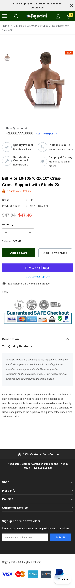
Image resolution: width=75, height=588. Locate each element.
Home (5, 25)
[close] (72, 6)
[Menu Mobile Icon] (4, 16)
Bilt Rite (29, 200)
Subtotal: (7, 241)
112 (10, 283)
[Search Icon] (16, 16)
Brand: (6, 200)
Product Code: (11, 206)
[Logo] (37, 16)
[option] (37, 6)
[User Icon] (58, 16)
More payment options (38, 276)
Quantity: (8, 224)
